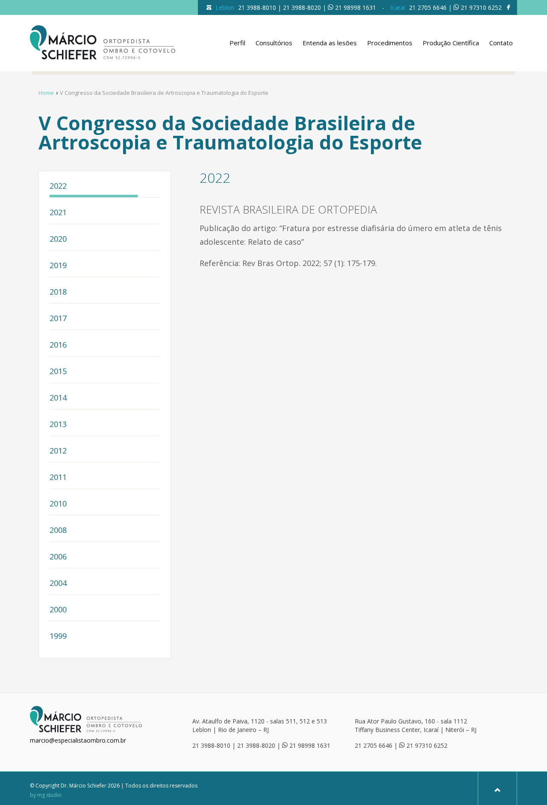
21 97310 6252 (481, 7)
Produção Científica (451, 42)
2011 (58, 477)
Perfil (237, 42)
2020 (58, 239)
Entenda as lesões (330, 42)
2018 (58, 292)
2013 (58, 424)
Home (46, 93)
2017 (58, 318)
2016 (58, 345)
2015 (58, 371)
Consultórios (274, 42)
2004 (58, 583)
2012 (58, 451)
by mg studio (46, 795)
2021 (58, 212)
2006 (58, 557)
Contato (501, 42)
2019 (58, 265)
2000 (58, 610)
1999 (58, 636)
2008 (58, 530)
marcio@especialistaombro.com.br (78, 740)
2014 (58, 398)
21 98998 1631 (355, 7)
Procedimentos (389, 42)
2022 (58, 186)
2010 (58, 504)
